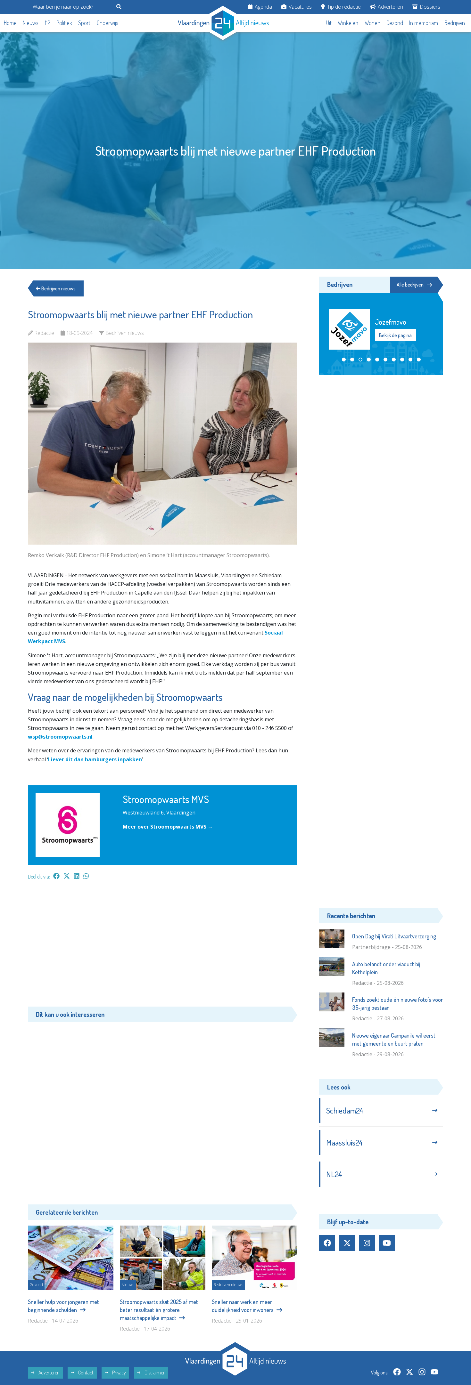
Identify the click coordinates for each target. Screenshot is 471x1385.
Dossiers (429, 6)
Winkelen (348, 22)
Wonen (372, 22)
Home (10, 22)
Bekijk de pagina (395, 339)
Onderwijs (107, 22)
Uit (329, 22)
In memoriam (423, 22)
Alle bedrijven (410, 284)
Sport (84, 22)
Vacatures (299, 6)
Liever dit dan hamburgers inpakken (95, 759)
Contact (85, 1372)
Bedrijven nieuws (58, 288)
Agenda (262, 6)
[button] (344, 359)
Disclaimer (154, 1372)
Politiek (64, 22)
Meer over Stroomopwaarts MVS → (168, 826)
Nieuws (30, 22)
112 (47, 22)
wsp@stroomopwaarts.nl (60, 736)
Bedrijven (454, 22)
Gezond (394, 22)
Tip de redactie (343, 6)
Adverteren (389, 6)
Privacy (118, 1372)
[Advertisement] (162, 946)
